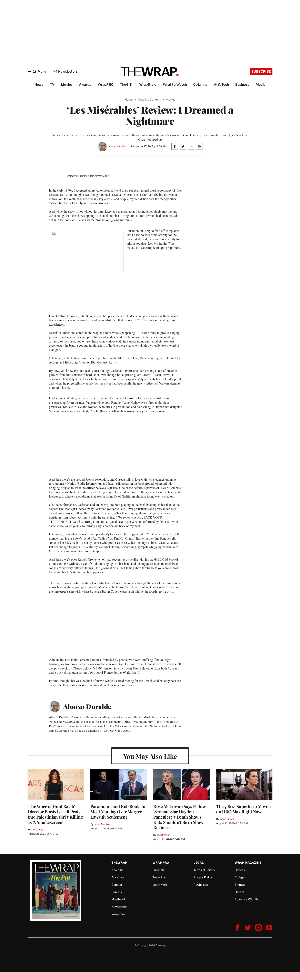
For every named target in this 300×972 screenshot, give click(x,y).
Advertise (117, 877)
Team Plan (159, 877)
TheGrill (126, 84)
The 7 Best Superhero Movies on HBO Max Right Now (243, 809)
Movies (66, 84)
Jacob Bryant (226, 818)
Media (261, 84)
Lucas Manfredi (102, 824)
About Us (117, 870)
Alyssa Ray (37, 829)
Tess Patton (163, 834)
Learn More (160, 884)
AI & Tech (221, 84)
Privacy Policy (202, 877)
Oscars (239, 892)
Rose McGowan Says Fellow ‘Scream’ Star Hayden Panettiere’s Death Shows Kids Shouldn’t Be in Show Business (179, 817)
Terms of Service (204, 870)
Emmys (240, 884)
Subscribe (261, 71)
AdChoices (200, 884)
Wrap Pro (160, 862)
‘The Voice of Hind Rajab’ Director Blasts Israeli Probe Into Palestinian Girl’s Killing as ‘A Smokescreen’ (55, 814)
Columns (200, 84)
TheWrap (119, 862)
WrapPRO (105, 84)
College (239, 877)
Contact (116, 884)
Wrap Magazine (248, 862)
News (38, 84)
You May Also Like (150, 756)
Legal (198, 862)
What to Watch (175, 84)
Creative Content (149, 99)
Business (242, 84)
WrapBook (118, 914)
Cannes (240, 870)
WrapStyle (147, 84)
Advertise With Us (246, 899)
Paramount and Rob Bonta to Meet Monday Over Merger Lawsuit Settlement (117, 811)
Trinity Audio (87, 176)
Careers (116, 892)
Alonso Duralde (117, 146)
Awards (85, 84)
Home (129, 99)
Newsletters (68, 71)
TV (52, 84)
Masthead (118, 899)
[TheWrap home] (150, 71)
